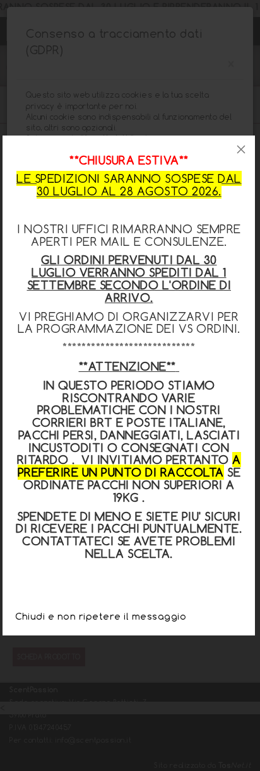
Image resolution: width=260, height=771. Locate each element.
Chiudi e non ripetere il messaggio (100, 616)
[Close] (241, 149)
